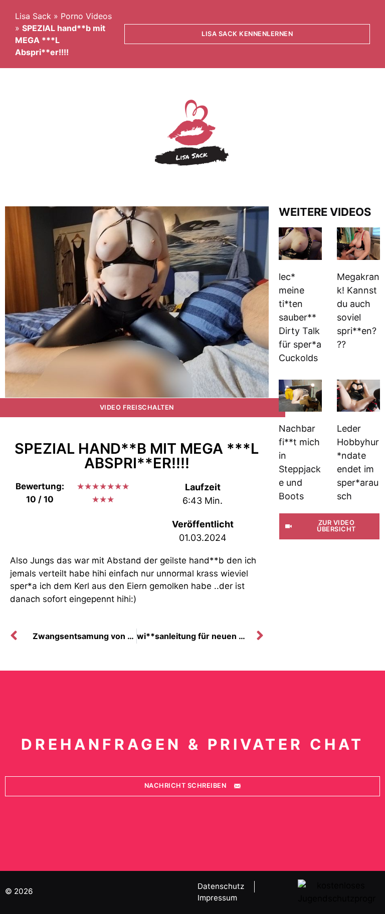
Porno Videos (86, 16)
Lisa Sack (33, 16)
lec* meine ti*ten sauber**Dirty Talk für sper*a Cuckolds (300, 317)
